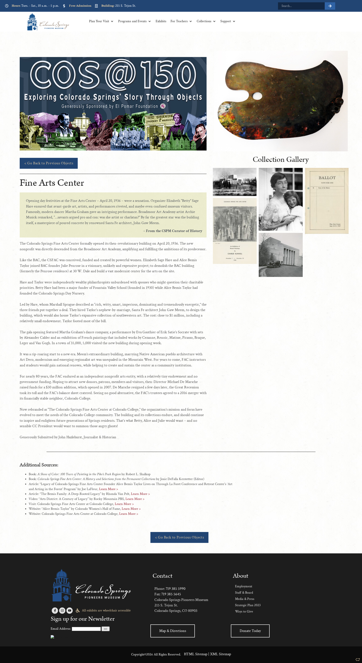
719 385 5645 (171, 594)
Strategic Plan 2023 (248, 605)
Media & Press (244, 599)
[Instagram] (62, 610)
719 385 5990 (175, 588)
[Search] (330, 6)
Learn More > (108, 489)
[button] (101, 21)
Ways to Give (244, 611)
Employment (243, 586)
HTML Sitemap (195, 654)
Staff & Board (244, 592)
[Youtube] (69, 610)
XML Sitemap (220, 654)
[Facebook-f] (55, 610)
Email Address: (61, 629)
